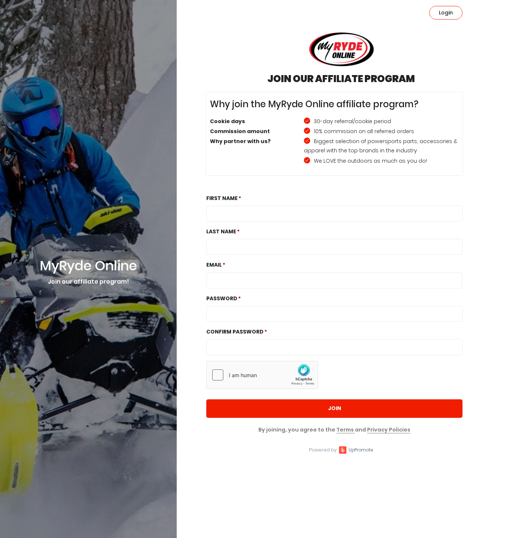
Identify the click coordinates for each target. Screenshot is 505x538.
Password (221, 298)
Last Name (221, 231)
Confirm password (235, 331)
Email (214, 264)
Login (446, 12)
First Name (222, 198)
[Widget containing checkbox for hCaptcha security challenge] (262, 375)
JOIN (334, 408)
